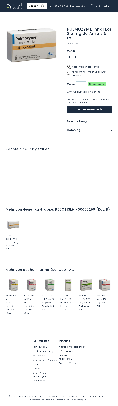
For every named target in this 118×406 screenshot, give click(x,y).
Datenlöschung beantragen (41, 375)
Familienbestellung (43, 351)
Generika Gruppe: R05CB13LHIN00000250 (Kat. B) (66, 209)
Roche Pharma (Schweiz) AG (48, 269)
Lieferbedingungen (96, 396)
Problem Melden (68, 363)
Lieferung (74, 130)
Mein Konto (38, 380)
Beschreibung (77, 121)
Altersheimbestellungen (72, 346)
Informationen (67, 351)
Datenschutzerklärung (72, 396)
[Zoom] (31, 45)
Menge (71, 51)
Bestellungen (39, 346)
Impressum (52, 396)
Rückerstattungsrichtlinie (41, 399)
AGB (42, 396)
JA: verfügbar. (97, 84)
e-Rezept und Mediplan (45, 360)
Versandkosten (90, 99)
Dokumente (38, 355)
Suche (35, 364)
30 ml (72, 57)
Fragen (36, 368)
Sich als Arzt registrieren (66, 357)
